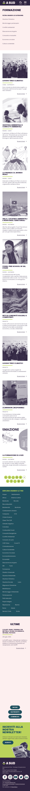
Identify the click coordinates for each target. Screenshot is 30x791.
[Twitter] (21, 777)
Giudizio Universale (8, 572)
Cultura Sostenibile (8, 549)
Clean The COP (7, 520)
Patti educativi (7, 598)
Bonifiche (18, 507)
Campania (5, 514)
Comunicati (15, 716)
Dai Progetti (15, 712)
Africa (4, 497)
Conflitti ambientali (8, 27)
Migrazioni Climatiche (9, 585)
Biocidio (16, 501)
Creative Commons (20, 784)
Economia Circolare (8, 553)
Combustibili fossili (8, 530)
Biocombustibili (7, 504)
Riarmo (17, 605)
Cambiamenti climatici (9, 510)
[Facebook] (4, 777)
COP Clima (5, 543)
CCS (15, 514)
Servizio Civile (6, 611)
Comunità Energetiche (9, 533)
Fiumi (11, 566)
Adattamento (16, 494)
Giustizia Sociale (7, 582)
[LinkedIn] (26, 777)
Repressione (6, 605)
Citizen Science (7, 517)
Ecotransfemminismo (9, 556)
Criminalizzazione (8, 546)
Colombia (5, 527)
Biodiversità (6, 507)
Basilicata (5, 501)
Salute (13, 608)
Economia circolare (8, 39)
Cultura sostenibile (8, 43)
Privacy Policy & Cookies (8, 784)
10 (18, 481)
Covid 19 (17, 543)
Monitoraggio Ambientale (10, 592)
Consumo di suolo (8, 540)
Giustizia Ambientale (8, 575)
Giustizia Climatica (8, 19)
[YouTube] (15, 777)
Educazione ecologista (9, 31)
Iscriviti (8, 742)
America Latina (16, 497)
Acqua (4, 494)
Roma (4, 608)
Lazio (19, 582)
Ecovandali (5, 559)
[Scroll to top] (26, 788)
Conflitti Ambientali (8, 536)
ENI (3, 566)
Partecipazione (7, 595)
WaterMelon (14, 787)
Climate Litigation (8, 523)
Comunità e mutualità (9, 35)
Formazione (6, 569)
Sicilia (18, 611)
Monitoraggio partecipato (10, 23)
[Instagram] (10, 777)
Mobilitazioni (6, 588)
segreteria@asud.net (10, 782)
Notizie (15, 707)
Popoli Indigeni (7, 601)
